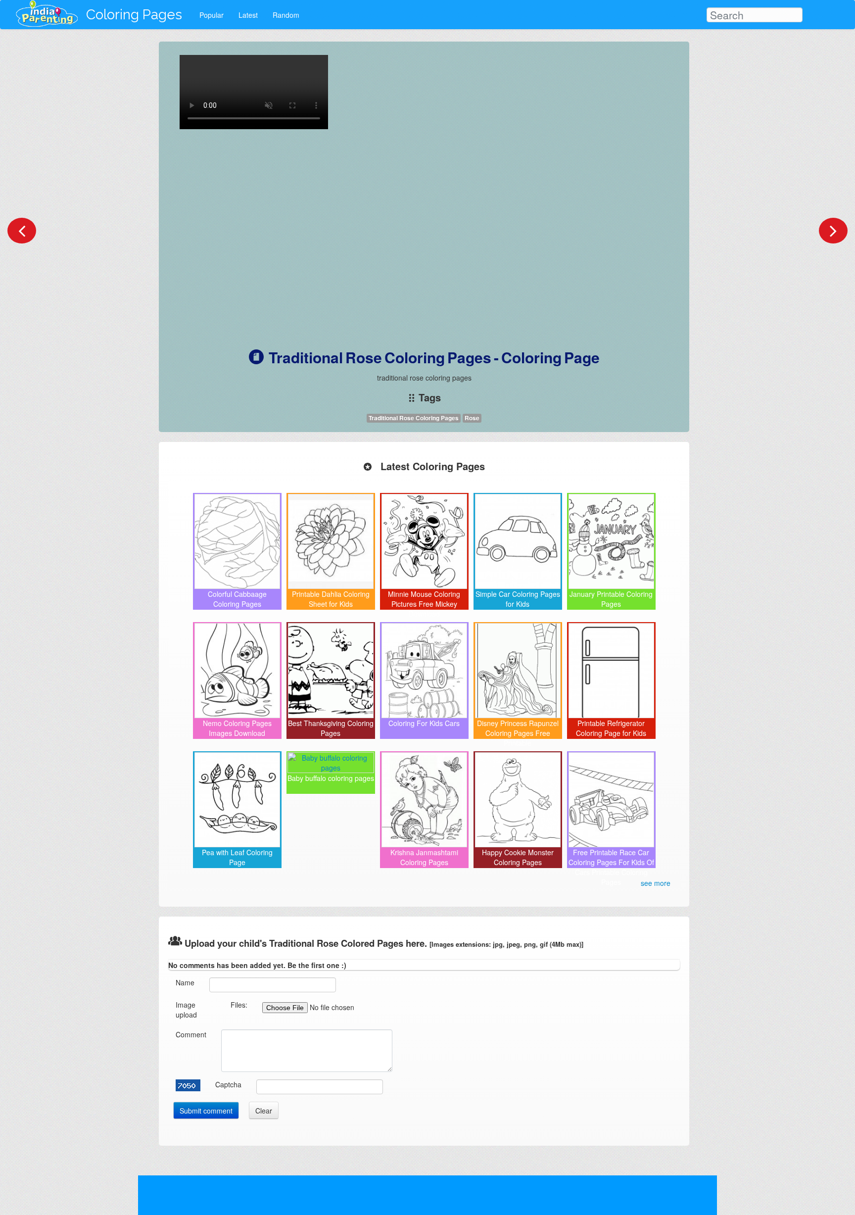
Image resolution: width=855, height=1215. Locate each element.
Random (286, 15)
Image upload (186, 1010)
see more (655, 883)
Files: (239, 1005)
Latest (248, 15)
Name (185, 982)
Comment (191, 1034)
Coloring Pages (134, 14)
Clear (263, 1111)
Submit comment (206, 1111)
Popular (211, 15)
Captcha (228, 1084)
